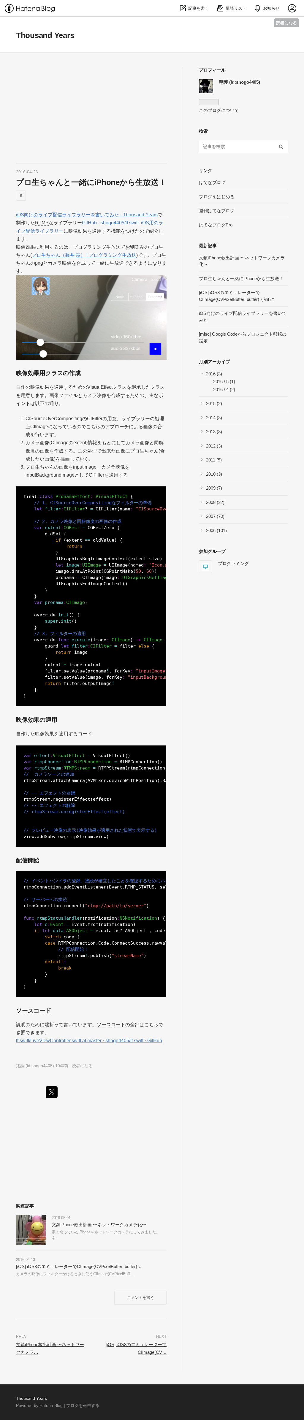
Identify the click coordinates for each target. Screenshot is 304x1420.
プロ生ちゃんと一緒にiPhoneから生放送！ (91, 182)
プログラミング (233, 563)
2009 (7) (214, 488)
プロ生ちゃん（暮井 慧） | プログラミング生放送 (84, 255)
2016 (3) (214, 373)
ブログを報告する (82, 1405)
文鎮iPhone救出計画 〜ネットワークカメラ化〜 (99, 1224)
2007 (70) (215, 516)
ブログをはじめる (217, 196)
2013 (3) (214, 431)
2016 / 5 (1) (224, 381)
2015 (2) (214, 403)
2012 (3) (214, 445)
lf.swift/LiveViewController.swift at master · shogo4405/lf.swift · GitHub (89, 1040)
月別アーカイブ (214, 361)
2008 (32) (215, 502)
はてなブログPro (215, 224)
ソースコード (33, 1010)
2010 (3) (214, 474)
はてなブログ (212, 182)
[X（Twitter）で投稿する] (52, 1092)
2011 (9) (214, 459)
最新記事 (208, 245)
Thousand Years (45, 35)
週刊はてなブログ (217, 210)
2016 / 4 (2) (224, 389)
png (39, 263)
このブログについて (219, 110)
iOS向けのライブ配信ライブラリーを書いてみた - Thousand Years (87, 214)
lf (21, 195)
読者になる (286, 22)
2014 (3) (214, 417)
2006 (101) (216, 530)
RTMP (42, 222)
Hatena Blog (51, 1405)
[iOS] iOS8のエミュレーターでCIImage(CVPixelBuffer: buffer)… (79, 1266)
